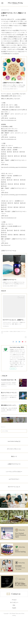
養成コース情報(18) (9, 331)
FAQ (14, 605)
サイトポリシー (14, 602)
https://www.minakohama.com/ (8, 120)
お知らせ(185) (3, 331)
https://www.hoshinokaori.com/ (8, 217)
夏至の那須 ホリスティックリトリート (10, 405)
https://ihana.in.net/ (6, 245)
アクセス (14, 599)
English (14, 607)
